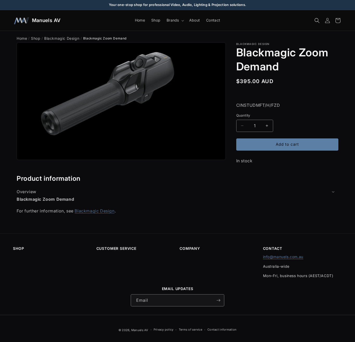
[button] (174, 20)
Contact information (221, 330)
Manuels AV (139, 330)
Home (22, 38)
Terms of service (190, 330)
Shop (35, 38)
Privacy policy (164, 330)
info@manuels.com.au (283, 256)
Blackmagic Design (61, 38)
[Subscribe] (218, 300)
